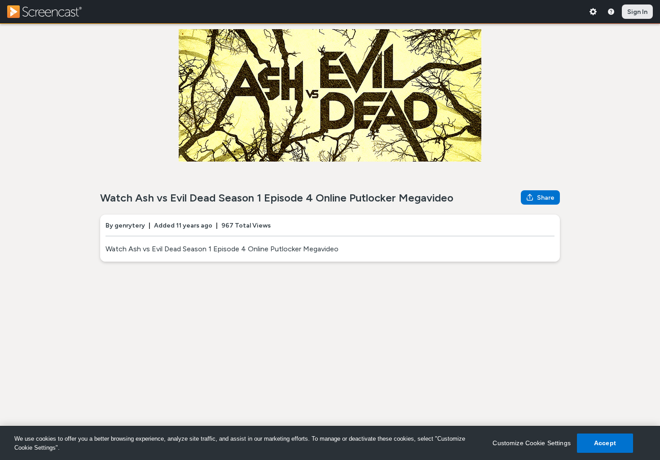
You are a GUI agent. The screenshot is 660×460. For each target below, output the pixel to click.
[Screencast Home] (50, 11)
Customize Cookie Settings (532, 443)
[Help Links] (611, 11)
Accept (605, 443)
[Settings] (593, 11)
